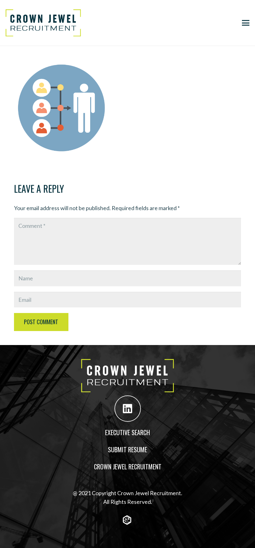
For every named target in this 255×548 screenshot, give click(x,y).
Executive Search (127, 432)
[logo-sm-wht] (127, 520)
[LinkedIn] (127, 408)
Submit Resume (127, 449)
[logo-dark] (43, 22)
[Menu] (246, 23)
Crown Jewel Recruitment (127, 466)
